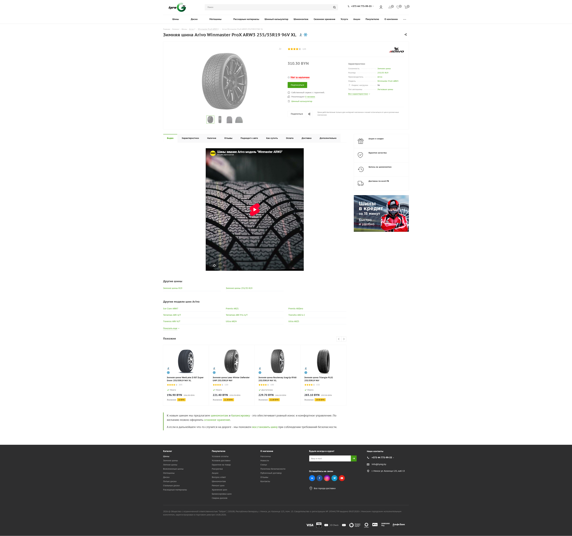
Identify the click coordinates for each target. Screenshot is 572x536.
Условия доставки (221, 460)
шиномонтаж (219, 415)
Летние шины (170, 464)
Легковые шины (385, 89)
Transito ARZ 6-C (296, 315)
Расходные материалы (175, 489)
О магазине (266, 451)
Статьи (263, 464)
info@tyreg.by (379, 464)
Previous (338, 339)
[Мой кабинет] (381, 7)
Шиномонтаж (219, 481)
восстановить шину (265, 427)
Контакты (265, 481)
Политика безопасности (272, 469)
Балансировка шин (222, 494)
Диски (166, 477)
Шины (166, 456)
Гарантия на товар (221, 464)
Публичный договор (271, 473)
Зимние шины (170, 460)
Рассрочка (217, 469)
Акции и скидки (376, 138)
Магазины (265, 456)
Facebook (319, 478)
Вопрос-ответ (219, 477)
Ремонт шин (218, 485)
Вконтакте (312, 478)
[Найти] (334, 7)
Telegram (334, 478)
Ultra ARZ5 (293, 321)
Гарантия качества (378, 153)
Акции (215, 473)
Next (343, 339)
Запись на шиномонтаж (380, 167)
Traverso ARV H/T (171, 321)
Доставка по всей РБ (379, 181)
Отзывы (264, 477)
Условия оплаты (220, 456)
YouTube (342, 478)
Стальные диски (171, 485)
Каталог (167, 451)
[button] (559, 426)
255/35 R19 (382, 72)
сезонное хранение (217, 420)
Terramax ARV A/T (172, 315)
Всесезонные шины (173, 469)
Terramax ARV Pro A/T (237, 315)
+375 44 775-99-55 (361, 6)
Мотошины (169, 473)
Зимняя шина (384, 68)
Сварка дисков (219, 498)
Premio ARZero (295, 308)
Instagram (327, 478)
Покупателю (218, 451)
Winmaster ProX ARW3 (387, 81)
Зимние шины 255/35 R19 (239, 288)
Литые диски (170, 481)
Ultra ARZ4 (231, 321)
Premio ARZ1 (232, 308)
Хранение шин (219, 489)
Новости (264, 460)
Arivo (379, 77)
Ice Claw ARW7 (170, 308)
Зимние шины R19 (172, 288)
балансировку (240, 415)
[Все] (404, 19)
